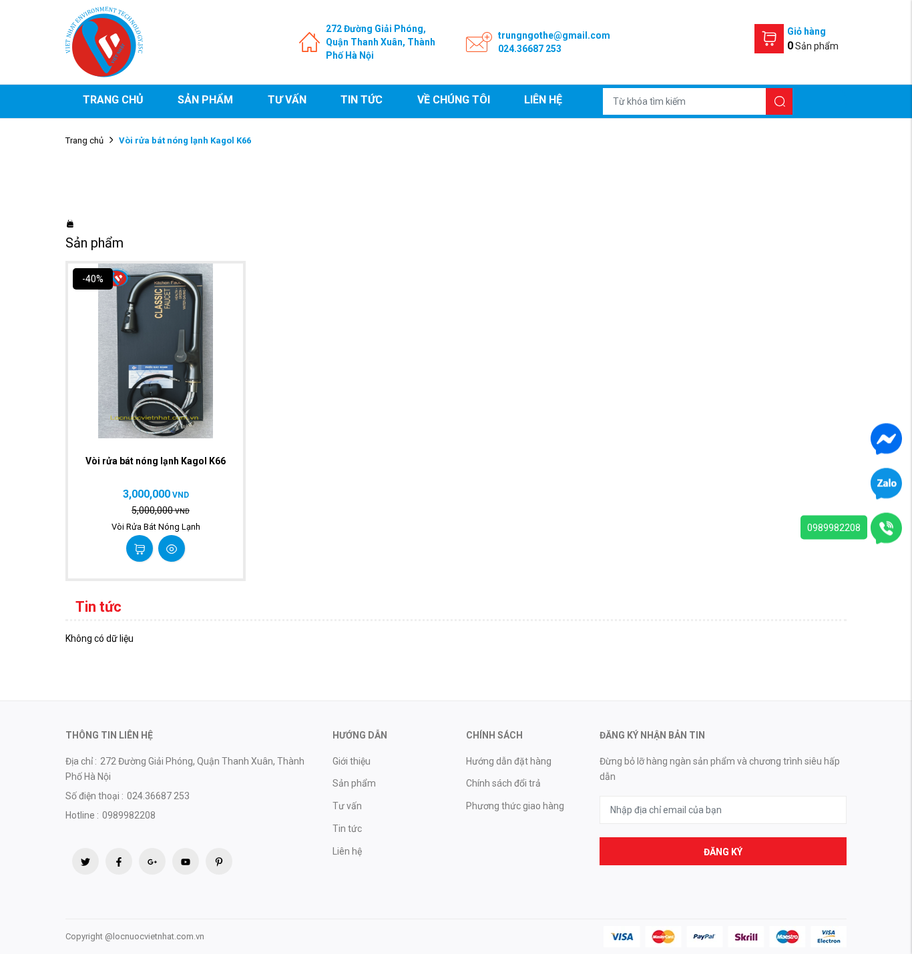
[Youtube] (185, 861)
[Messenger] (886, 438)
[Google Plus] (152, 861)
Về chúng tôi (453, 99)
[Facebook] (118, 861)
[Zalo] (886, 483)
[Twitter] (85, 861)
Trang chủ (113, 99)
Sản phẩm (205, 99)
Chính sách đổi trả (503, 783)
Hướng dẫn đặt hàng (508, 761)
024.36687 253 (529, 48)
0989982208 (834, 527)
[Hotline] (886, 527)
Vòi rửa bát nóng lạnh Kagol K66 (155, 461)
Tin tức (361, 99)
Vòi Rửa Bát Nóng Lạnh (155, 527)
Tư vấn (287, 99)
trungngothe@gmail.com (554, 35)
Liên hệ (543, 99)
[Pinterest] (219, 861)
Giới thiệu (351, 761)
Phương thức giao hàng (515, 806)
